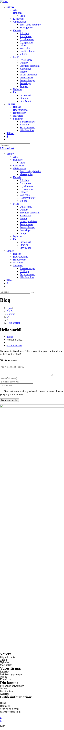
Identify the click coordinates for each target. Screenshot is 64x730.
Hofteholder (19, 259)
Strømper (18, 265)
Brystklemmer (27, 186)
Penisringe (25, 230)
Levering (4, 671)
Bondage (17, 159)
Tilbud (10, 280)
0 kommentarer (14, 345)
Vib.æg (23, 200)
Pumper (24, 233)
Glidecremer (19, 168)
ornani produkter (28, 221)
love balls (25, 195)
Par (15, 239)
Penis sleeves (26, 224)
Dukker (24, 209)
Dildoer (24, 192)
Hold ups (24, 271)
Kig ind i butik (7, 657)
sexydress (18, 262)
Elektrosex (18, 165)
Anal (15, 156)
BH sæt (17, 253)
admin (10, 336)
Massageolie (26, 174)
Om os (3, 676)
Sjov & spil (25, 247)
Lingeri (10, 250)
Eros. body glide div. (30, 171)
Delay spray (26, 206)
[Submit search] (32, 292)
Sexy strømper (27, 274)
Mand (16, 203)
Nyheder (17, 236)
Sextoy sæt (25, 242)
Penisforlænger (27, 227)
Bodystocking (20, 256)
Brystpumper (26, 189)
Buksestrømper (27, 268)
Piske (22, 162)
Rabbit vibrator (27, 197)
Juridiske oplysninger (11, 674)
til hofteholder (27, 277)
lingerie (23, 218)
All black (24, 180)
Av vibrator (26, 183)
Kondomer (25, 215)
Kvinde (17, 177)
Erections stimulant (29, 212)
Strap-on (24, 244)
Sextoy (10, 153)
